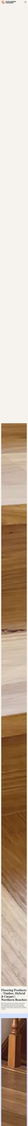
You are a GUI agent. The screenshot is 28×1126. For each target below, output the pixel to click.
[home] (8, 2)
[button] (25, 2)
